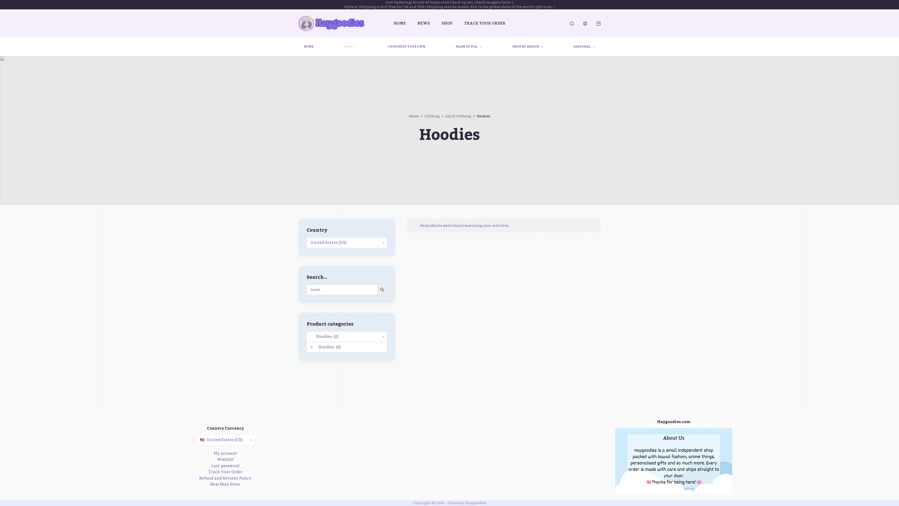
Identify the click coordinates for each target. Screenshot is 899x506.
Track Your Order (484, 23)
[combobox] (347, 347)
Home (400, 23)
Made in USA (466, 46)
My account (225, 453)
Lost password (225, 466)
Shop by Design (525, 46)
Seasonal (582, 46)
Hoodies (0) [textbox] (325, 347)
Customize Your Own (406, 46)
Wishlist (225, 459)
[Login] (585, 24)
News (423, 23)
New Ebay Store (225, 484)
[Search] (572, 24)
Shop (447, 23)
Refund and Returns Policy (225, 478)
